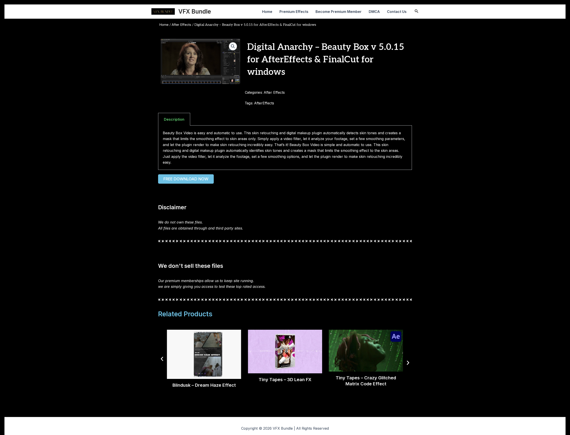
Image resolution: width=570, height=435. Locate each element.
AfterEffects (264, 103)
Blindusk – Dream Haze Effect (204, 385)
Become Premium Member (339, 11)
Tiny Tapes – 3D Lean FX (285, 379)
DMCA (374, 11)
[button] (233, 46)
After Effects (181, 25)
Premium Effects (293, 11)
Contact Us (397, 11)
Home (267, 11)
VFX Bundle (194, 11)
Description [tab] (174, 119)
